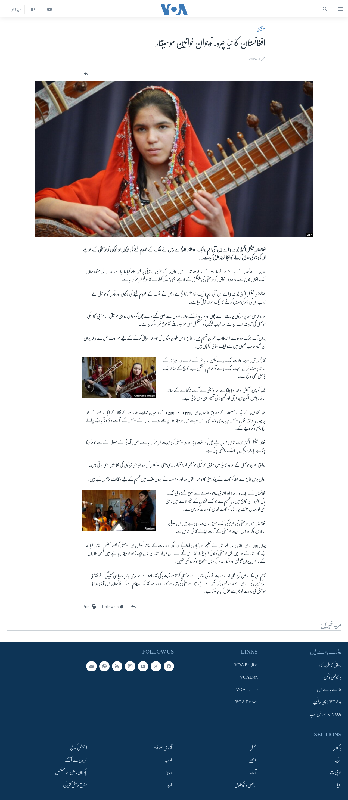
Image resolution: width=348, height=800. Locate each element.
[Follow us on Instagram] (130, 666)
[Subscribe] (91, 666)
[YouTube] (49, 9)
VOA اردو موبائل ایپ (325, 714)
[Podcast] (104, 666)
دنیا (339, 785)
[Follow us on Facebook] (169, 666)
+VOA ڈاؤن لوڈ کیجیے (326, 702)
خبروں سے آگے (76, 760)
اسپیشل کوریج (78, 748)
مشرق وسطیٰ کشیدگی (75, 785)
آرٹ (253, 772)
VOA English (246, 665)
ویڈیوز (168, 772)
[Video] (32, 9)
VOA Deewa (246, 702)
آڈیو (170, 785)
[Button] (85, 74)
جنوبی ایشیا (335, 772)
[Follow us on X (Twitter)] (156, 666)
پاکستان (336, 748)
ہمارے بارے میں (329, 690)
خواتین (261, 28)
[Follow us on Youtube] (143, 666)
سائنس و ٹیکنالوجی (245, 785)
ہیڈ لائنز (16, 9)
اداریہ (168, 760)
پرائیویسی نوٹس (332, 677)
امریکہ (337, 760)
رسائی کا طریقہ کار (330, 665)
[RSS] (117, 666)
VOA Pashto (247, 690)
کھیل (253, 748)
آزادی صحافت (162, 748)
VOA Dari (249, 677)
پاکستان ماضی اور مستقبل (71, 772)
